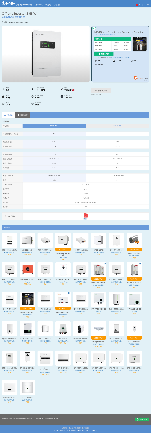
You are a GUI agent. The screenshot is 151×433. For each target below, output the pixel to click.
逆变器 (4, 22)
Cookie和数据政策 (75, 428)
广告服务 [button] (58, 5)
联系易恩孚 (85, 428)
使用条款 (64, 428)
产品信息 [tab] (9, 115)
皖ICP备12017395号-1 (89, 430)
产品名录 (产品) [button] (24, 5)
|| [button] (144, 5)
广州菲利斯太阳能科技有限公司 (104, 34)
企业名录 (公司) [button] (43, 5)
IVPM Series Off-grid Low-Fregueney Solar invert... (120, 32)
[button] (138, 5)
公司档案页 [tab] (23, 115)
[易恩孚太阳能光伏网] (8, 3)
